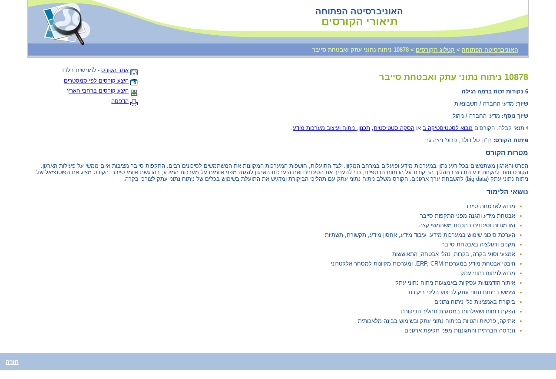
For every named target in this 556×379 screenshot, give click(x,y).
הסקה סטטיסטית (394, 128)
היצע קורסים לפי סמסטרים (96, 80)
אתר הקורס (115, 70)
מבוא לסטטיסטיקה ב (448, 128)
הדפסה (120, 101)
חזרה (12, 362)
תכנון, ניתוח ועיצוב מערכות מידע (331, 128)
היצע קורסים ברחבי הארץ (98, 90)
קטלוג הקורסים (435, 50)
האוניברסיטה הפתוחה (490, 50)
